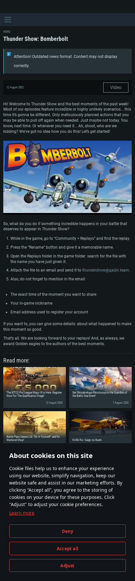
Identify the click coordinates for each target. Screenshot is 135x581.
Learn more (21, 513)
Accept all (67, 549)
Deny (67, 531)
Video (116, 87)
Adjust (67, 566)
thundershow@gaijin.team (105, 270)
